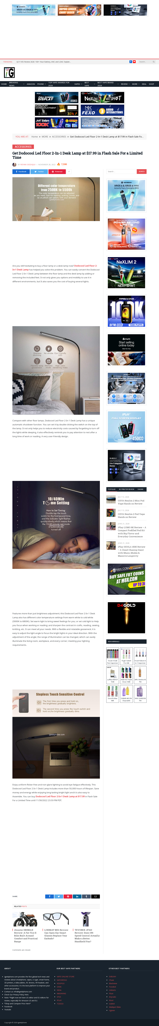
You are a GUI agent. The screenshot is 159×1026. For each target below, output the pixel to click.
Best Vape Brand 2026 (106, 84)
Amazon (31, 84)
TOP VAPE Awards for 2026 (58, 84)
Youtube (7, 1009)
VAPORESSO (62, 980)
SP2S (59, 997)
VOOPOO (60, 983)
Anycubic (112, 997)
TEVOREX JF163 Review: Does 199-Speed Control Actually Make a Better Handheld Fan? (87, 935)
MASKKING (61, 993)
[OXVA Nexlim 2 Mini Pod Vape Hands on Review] (111, 499)
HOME (4, 84)
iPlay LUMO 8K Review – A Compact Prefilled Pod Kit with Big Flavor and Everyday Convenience (132, 532)
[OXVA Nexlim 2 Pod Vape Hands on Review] (111, 513)
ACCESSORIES (23, 146)
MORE (134, 84)
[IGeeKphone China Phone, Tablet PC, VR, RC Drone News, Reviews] (9, 72)
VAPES (77, 84)
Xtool (111, 1000)
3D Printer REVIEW (126, 489)
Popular (111, 489)
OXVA (59, 987)
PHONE (40, 84)
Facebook (8, 1006)
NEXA (59, 990)
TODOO (60, 1003)
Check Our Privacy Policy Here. (16, 994)
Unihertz (112, 990)
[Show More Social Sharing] (68, 171)
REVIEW (124, 84)
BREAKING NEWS (13, 84)
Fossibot (112, 987)
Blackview (113, 983)
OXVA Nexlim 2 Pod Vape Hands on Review (131, 515)
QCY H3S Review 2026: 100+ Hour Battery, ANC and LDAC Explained (44, 62)
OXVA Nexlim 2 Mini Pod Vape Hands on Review (131, 502)
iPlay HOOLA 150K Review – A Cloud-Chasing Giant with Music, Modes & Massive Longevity (131, 551)
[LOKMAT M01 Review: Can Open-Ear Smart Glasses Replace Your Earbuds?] (56, 919)
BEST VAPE (87, 84)
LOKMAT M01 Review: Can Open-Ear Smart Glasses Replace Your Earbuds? (56, 934)
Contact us (8, 991)
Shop (151, 84)
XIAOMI (140, 489)
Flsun (111, 993)
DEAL (144, 84)
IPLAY (59, 1000)
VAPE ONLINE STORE (65, 976)
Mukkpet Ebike (115, 1007)
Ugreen (112, 1010)
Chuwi (111, 980)
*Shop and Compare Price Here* (17, 1003)
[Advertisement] (79, 37)
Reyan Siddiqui (27, 164)
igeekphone (22, 1022)
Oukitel (112, 1003)
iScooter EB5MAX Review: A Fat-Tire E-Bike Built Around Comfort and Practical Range (26, 935)
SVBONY (112, 976)
